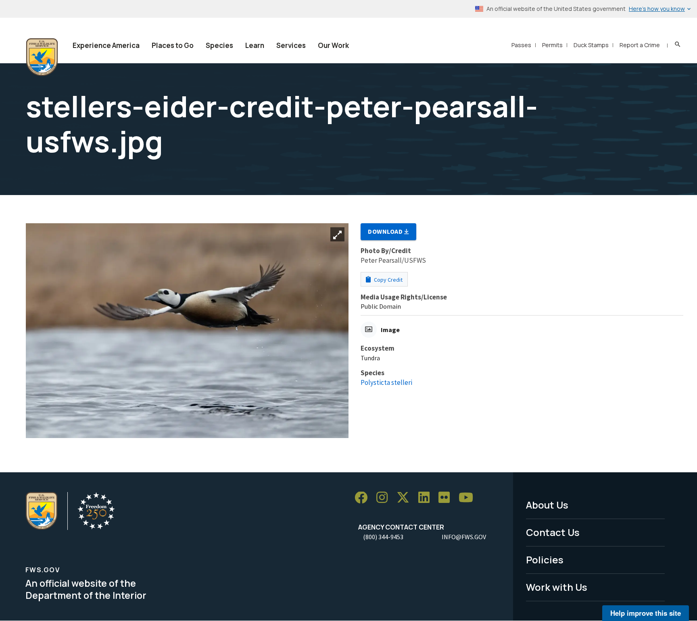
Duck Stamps (591, 45)
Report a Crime (640, 45)
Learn (254, 45)
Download (386, 231)
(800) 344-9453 (383, 537)
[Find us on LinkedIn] (426, 498)
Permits (552, 45)
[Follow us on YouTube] (469, 498)
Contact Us (553, 532)
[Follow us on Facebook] (364, 498)
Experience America (106, 45)
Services (291, 45)
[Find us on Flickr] (446, 498)
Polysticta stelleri (386, 382)
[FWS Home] (42, 57)
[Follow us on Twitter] (405, 498)
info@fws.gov (464, 537)
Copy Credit (388, 279)
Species (219, 45)
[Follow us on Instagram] (384, 498)
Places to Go (173, 45)
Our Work (333, 45)
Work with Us (556, 587)
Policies (544, 559)
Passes (521, 45)
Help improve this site (645, 613)
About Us (547, 504)
